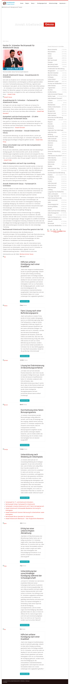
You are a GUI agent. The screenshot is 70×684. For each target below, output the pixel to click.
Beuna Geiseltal (57, 49)
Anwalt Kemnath (20, 127)
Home (21, 3)
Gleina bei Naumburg (57, 151)
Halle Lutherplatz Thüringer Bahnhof (57, 195)
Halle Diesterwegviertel (57, 203)
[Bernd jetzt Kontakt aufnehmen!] (10, 411)
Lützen (57, 181)
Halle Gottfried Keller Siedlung (57, 211)
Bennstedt (57, 223)
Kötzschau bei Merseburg (57, 118)
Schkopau (57, 77)
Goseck (57, 147)
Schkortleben (57, 79)
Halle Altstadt (57, 187)
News (32, 3)
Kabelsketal (57, 162)
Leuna (57, 56)
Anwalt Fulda (11, 94)
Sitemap (27, 681)
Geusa (23, 256)
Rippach (57, 122)
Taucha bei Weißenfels (57, 225)
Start (4, 41)
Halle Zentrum (57, 185)
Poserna (57, 179)
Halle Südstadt (57, 138)
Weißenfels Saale (57, 136)
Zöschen (57, 102)
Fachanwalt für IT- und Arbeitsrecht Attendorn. (19, 502)
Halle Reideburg (57, 141)
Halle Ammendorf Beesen (57, 94)
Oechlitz (57, 90)
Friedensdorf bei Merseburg (57, 69)
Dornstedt (57, 149)
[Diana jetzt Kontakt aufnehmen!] (10, 311)
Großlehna (57, 177)
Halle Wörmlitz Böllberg (57, 133)
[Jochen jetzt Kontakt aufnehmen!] (10, 366)
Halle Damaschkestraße (57, 198)
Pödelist (54, 175)
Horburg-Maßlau (57, 206)
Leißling (57, 189)
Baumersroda (57, 113)
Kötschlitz (57, 170)
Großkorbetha (57, 92)
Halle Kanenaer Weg (57, 168)
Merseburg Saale (57, 64)
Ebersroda (57, 126)
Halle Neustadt (57, 183)
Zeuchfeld (57, 109)
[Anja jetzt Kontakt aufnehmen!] (10, 572)
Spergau (57, 58)
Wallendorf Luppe (57, 81)
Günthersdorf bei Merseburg (57, 173)
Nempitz (57, 145)
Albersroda (57, 164)
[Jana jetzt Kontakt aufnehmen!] (10, 529)
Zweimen (57, 143)
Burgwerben (57, 111)
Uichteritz (57, 128)
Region (27, 3)
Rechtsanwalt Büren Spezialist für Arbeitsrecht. (20, 516)
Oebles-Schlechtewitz (57, 107)
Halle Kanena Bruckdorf (57, 155)
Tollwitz (55, 100)
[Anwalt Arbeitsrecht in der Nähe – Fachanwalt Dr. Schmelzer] (9, 3)
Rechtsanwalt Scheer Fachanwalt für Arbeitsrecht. (20, 504)
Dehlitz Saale (55, 96)
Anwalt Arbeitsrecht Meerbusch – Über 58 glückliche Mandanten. (25, 518)
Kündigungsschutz (42, 3)
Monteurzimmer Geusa (26, 254)
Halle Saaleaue (57, 115)
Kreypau (57, 62)
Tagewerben (57, 88)
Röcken (54, 215)
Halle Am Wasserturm (57, 217)
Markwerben (57, 105)
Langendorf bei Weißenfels (57, 192)
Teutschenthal (57, 160)
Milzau (57, 54)
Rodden (57, 166)
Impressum (62, 3)
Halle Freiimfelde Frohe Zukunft (57, 220)
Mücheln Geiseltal (57, 73)
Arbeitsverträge (53, 3)
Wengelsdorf (55, 71)
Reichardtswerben (57, 66)
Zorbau (57, 153)
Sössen (57, 208)
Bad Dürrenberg (57, 75)
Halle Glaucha (57, 158)
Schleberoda (55, 119)
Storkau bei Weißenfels (57, 83)
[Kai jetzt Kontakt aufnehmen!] (10, 263)
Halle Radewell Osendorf (57, 98)
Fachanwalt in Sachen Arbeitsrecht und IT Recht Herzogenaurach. (25, 506)
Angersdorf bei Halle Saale (57, 130)
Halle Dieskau (57, 85)
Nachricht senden (25, 301)
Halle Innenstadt (57, 200)
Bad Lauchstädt (57, 60)
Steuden (57, 124)
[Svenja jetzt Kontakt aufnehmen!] (10, 455)
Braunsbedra (57, 51)
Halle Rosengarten (57, 213)
